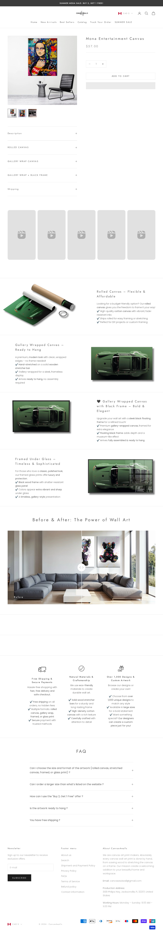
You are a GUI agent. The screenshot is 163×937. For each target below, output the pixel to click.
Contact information (72, 892)
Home (34, 22)
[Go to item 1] (12, 113)
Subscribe (19, 877)
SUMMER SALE (123, 22)
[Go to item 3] (32, 113)
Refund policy (68, 886)
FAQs (64, 876)
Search (65, 860)
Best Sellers (67, 22)
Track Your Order (101, 22)
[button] (120, 85)
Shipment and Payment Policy (78, 865)
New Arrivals (49, 22)
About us (66, 855)
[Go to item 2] (22, 113)
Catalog (82, 22)
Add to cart (121, 76)
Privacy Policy (68, 870)
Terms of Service (70, 881)
